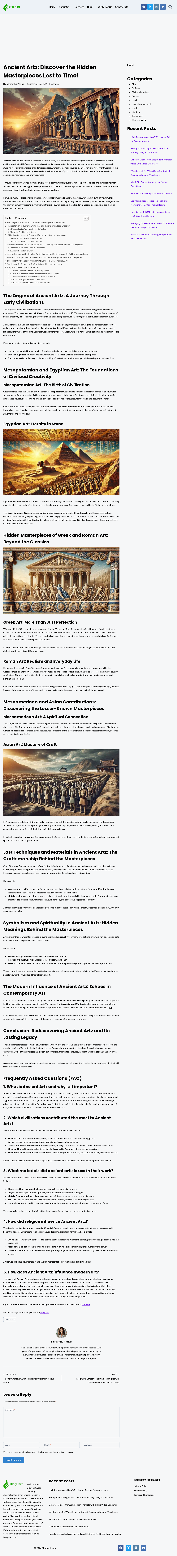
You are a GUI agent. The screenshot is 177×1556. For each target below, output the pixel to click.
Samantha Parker (15, 83)
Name (8, 1445)
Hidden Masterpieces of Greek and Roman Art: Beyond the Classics (36, 235)
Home (52, 6)
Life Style (136, 112)
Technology (137, 115)
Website (88, 1445)
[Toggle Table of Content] (85, 218)
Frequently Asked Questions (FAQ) (22, 267)
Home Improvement (141, 104)
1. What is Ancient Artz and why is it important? (30, 271)
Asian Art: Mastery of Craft (22, 251)
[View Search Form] (170, 7)
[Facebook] (144, 7)
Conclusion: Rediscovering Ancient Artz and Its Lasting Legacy (34, 264)
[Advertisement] (88, 34)
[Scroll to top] (168, 1553)
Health (135, 100)
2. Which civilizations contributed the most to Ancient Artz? (35, 274)
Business (136, 88)
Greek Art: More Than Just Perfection (26, 238)
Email (47, 1445)
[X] (150, 7)
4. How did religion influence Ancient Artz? (28, 280)
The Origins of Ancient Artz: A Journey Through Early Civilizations (36, 222)
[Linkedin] (163, 7)
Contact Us (121, 6)
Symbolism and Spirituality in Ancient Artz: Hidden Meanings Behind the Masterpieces (44, 257)
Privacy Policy (140, 1486)
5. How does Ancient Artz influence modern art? (30, 283)
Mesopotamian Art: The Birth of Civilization (28, 229)
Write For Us (105, 6)
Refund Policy (140, 1490)
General (55, 83)
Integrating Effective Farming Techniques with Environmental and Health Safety (97, 1378)
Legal (134, 108)
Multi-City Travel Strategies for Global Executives (72, 1519)
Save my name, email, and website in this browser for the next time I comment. (40, 1452)
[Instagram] (156, 7)
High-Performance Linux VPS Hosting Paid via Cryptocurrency (78, 1490)
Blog (134, 84)
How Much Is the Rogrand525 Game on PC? (151, 193)
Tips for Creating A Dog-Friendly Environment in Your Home (28, 1378)
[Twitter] (128, 1548)
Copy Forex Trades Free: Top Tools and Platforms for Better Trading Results (85, 1534)
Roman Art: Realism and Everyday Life (26, 241)
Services (79, 6)
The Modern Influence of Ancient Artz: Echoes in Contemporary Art (37, 261)
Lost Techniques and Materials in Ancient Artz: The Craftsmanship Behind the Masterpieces (47, 254)
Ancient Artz (10, 1319)
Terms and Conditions (144, 1494)
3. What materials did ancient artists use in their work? (33, 276)
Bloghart (44, 1312)
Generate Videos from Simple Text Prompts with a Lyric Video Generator (83, 1504)
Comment (9, 1409)
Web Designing (139, 119)
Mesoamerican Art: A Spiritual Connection (28, 248)
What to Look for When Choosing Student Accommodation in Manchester (83, 1512)
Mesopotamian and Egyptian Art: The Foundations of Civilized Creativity (38, 226)
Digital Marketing (140, 92)
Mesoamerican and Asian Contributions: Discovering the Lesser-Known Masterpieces (45, 244)
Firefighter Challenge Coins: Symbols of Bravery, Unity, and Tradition (81, 1497)
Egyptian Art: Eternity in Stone (23, 232)
